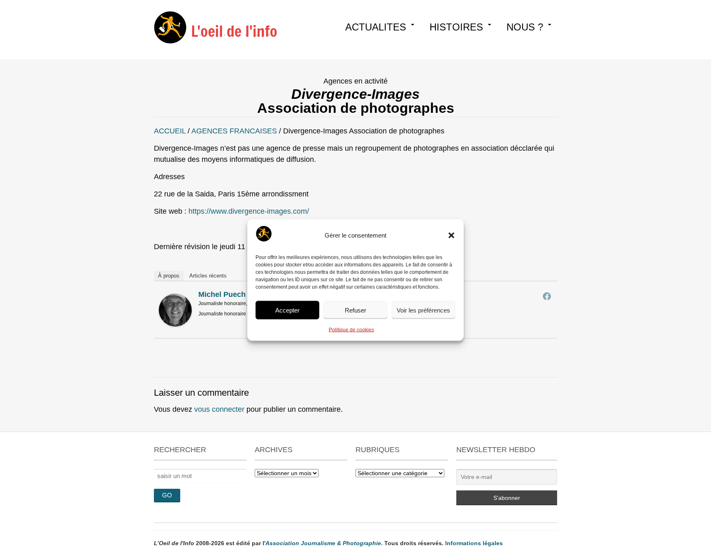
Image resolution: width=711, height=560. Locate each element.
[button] (451, 235)
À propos (168, 276)
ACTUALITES (375, 27)
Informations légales (474, 543)
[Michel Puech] (175, 324)
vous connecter (219, 409)
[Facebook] (547, 296)
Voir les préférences (423, 309)
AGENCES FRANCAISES (234, 131)
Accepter (287, 309)
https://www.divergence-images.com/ (248, 211)
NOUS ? (525, 27)
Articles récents (208, 276)
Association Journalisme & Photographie (323, 543)
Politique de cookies (351, 330)
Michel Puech (222, 294)
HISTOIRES (456, 27)
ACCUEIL (170, 131)
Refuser (355, 309)
